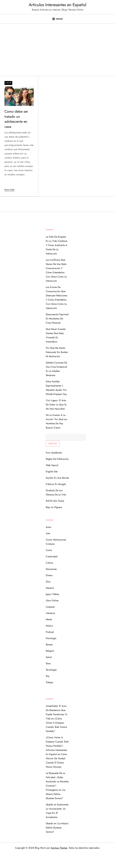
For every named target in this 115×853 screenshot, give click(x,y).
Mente (49, 619)
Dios (48, 581)
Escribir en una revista (57, 478)
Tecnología (51, 669)
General (50, 588)
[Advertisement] (57, 53)
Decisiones (51, 569)
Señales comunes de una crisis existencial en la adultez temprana (56, 369)
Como (49, 550)
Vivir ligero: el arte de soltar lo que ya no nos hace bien (56, 404)
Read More (9, 189)
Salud (49, 657)
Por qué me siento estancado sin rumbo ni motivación (57, 352)
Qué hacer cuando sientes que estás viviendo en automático (56, 335)
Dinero (49, 575)
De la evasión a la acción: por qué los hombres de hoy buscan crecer (56, 421)
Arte (48, 533)
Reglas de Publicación (57, 459)
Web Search (52, 465)
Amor (8, 82)
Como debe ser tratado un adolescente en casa (16, 119)
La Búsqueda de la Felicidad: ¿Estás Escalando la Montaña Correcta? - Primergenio (57, 781)
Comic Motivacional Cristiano (56, 542)
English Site (52, 471)
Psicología (51, 638)
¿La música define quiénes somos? (55, 794)
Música (49, 625)
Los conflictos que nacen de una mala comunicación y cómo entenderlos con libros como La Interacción (56, 270)
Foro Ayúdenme (54, 452)
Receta (49, 644)
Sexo (48, 663)
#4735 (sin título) (55, 501)
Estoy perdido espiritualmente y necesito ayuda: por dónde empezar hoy (56, 388)
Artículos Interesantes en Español (57, 5)
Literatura (50, 613)
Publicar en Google (56, 484)
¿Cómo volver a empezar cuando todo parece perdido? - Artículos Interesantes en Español (57, 746)
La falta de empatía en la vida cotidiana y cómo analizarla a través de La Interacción (56, 245)
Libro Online (52, 600)
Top (47, 676)
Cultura (49, 562)
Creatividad (51, 556)
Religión (50, 651)
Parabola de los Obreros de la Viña (56, 492)
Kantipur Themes (59, 848)
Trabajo (49, 682)
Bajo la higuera (54, 507)
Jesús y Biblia (52, 594)
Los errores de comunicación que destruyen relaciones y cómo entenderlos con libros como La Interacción (56, 297)
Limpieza (50, 607)
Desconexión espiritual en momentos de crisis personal (57, 318)
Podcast (50, 632)
